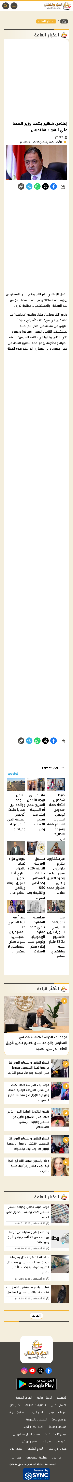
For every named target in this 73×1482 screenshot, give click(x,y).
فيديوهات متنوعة (35, 1405)
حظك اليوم (16, 1448)
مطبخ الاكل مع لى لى (26, 1434)
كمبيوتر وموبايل (57, 1427)
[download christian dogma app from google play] (36, 1384)
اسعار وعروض (30, 1441)
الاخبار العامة (46, 21)
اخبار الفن (15, 1405)
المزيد (36, 1315)
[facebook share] (53, 186)
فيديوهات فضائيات (56, 1434)
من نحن (56, 1457)
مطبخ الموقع (16, 1412)
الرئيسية (62, 1397)
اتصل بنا (16, 1457)
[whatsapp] (21, 186)
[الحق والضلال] (64, 21)
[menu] (14, 6)
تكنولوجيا (61, 1441)
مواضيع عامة (59, 1419)
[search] (5, 6)
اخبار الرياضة (36, 1412)
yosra (59, 137)
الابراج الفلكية (35, 1448)
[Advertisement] (36, 79)
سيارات (47, 1441)
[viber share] (29, 186)
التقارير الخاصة (24, 1397)
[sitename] (36, 1349)
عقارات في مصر (57, 1448)
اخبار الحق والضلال (32, 1427)
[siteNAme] (58, 6)
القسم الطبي (59, 1405)
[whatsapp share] (37, 186)
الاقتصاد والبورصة (36, 1419)
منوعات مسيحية (57, 1412)
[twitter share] (45, 186)
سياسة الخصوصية (36, 1457)
